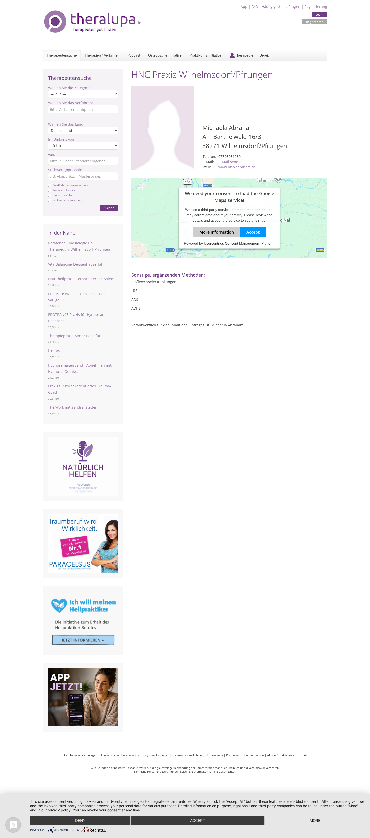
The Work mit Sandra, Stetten (72, 407)
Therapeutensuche (62, 55)
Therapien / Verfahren (102, 55)
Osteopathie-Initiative (165, 55)
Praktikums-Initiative (205, 55)
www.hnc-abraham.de (237, 167)
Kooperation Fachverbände (245, 755)
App (244, 6)
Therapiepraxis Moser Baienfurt (75, 335)
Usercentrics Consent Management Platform (239, 243)
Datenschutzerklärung (188, 755)
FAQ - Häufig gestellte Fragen (275, 6)
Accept (253, 232)
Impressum (215, 755)
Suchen (109, 208)
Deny (80, 820)
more (315, 820)
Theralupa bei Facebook (117, 755)
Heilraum (56, 350)
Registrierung (315, 6)
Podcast (133, 55)
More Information (216, 232)
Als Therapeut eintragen (80, 755)
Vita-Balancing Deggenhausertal (75, 264)
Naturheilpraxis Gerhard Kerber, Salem (81, 278)
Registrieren (314, 22)
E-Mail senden (230, 161)
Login (319, 14)
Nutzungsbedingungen (153, 755)
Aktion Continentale (280, 755)
